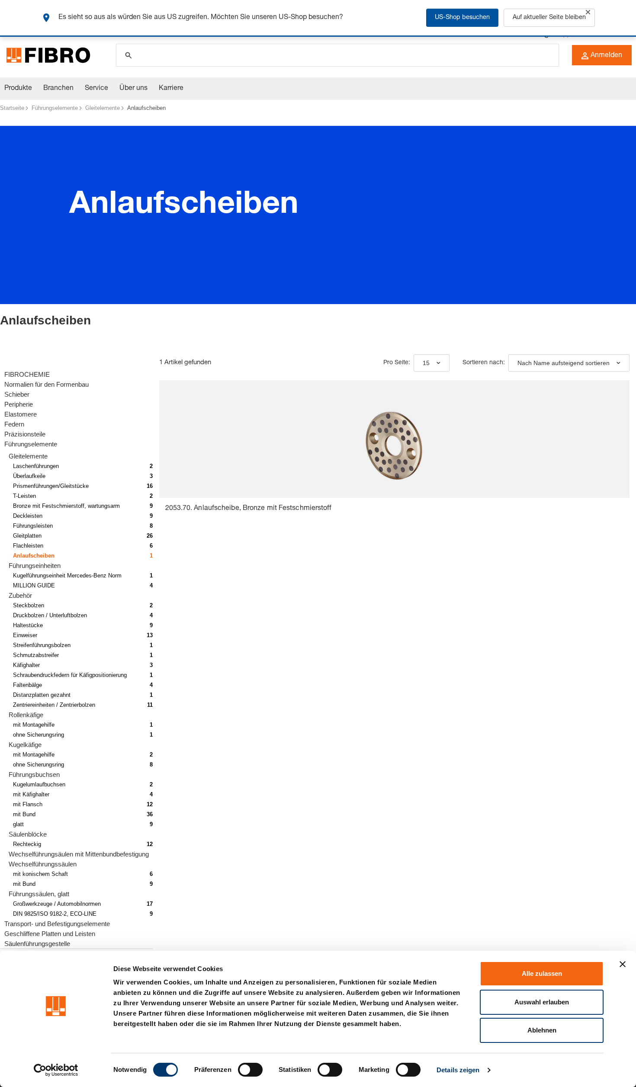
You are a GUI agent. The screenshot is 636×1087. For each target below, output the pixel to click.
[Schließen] (588, 12)
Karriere (171, 88)
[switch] (250, 1070)
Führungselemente (55, 108)
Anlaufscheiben (146, 108)
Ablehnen (541, 1030)
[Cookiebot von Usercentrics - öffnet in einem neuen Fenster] (56, 1070)
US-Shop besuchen (462, 18)
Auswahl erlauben (541, 1002)
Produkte (18, 88)
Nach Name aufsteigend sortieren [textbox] (563, 362)
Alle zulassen (542, 973)
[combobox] (432, 363)
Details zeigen (458, 1070)
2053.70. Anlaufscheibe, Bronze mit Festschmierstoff (248, 508)
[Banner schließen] (623, 964)
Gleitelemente (102, 108)
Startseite (12, 108)
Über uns (133, 88)
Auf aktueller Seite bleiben (549, 18)
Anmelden (606, 55)
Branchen (58, 88)
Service (96, 88)
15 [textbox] (426, 362)
